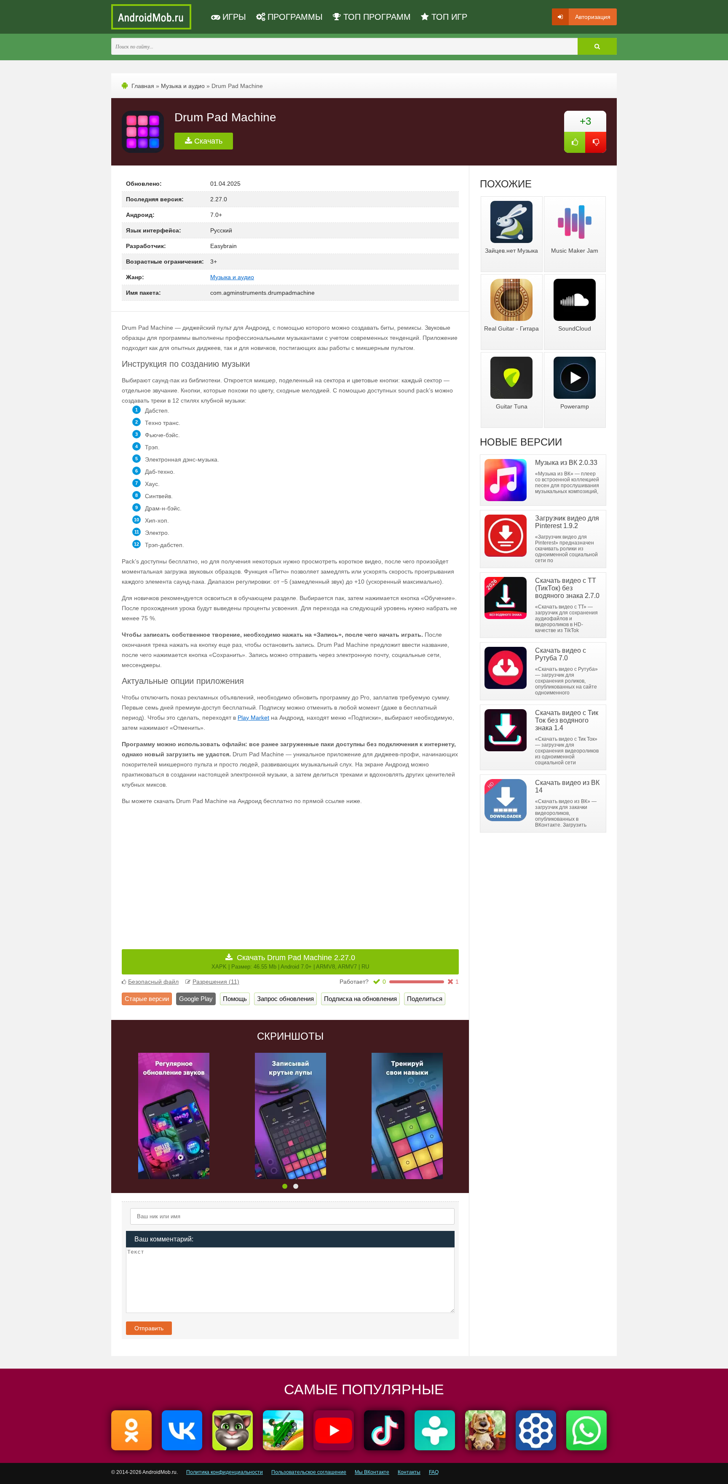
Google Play (196, 998)
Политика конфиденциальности (224, 1472)
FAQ (434, 1472)
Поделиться (424, 998)
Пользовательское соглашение (308, 1472)
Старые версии (147, 998)
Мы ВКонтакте (372, 1472)
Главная (142, 86)
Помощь (235, 998)
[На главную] (151, 16)
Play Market (253, 717)
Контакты (409, 1472)
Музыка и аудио (183, 86)
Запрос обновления (285, 998)
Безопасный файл (153, 981)
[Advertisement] (206, 871)
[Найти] (597, 46)
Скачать (207, 141)
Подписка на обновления (360, 998)
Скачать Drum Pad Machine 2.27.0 (290, 961)
